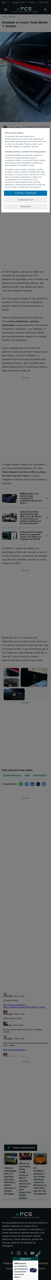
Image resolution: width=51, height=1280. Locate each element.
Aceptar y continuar (25, 193)
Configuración (25, 200)
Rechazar (25, 207)
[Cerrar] (36, 1255)
